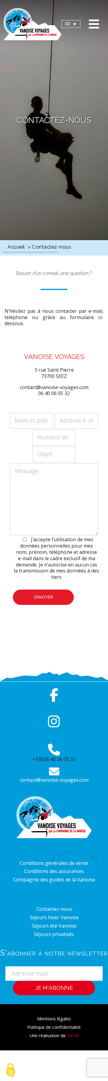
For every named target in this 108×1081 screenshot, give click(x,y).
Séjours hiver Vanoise (54, 917)
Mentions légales (54, 1019)
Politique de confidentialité (54, 1027)
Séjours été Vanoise (54, 925)
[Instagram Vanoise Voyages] (54, 721)
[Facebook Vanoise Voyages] (54, 695)
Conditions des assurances (54, 871)
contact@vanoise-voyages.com (54, 780)
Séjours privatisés (54, 934)
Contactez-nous (54, 909)
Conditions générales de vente (54, 863)
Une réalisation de (54, 1035)
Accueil (16, 247)
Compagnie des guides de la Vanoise (54, 879)
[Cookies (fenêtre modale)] (10, 1070)
